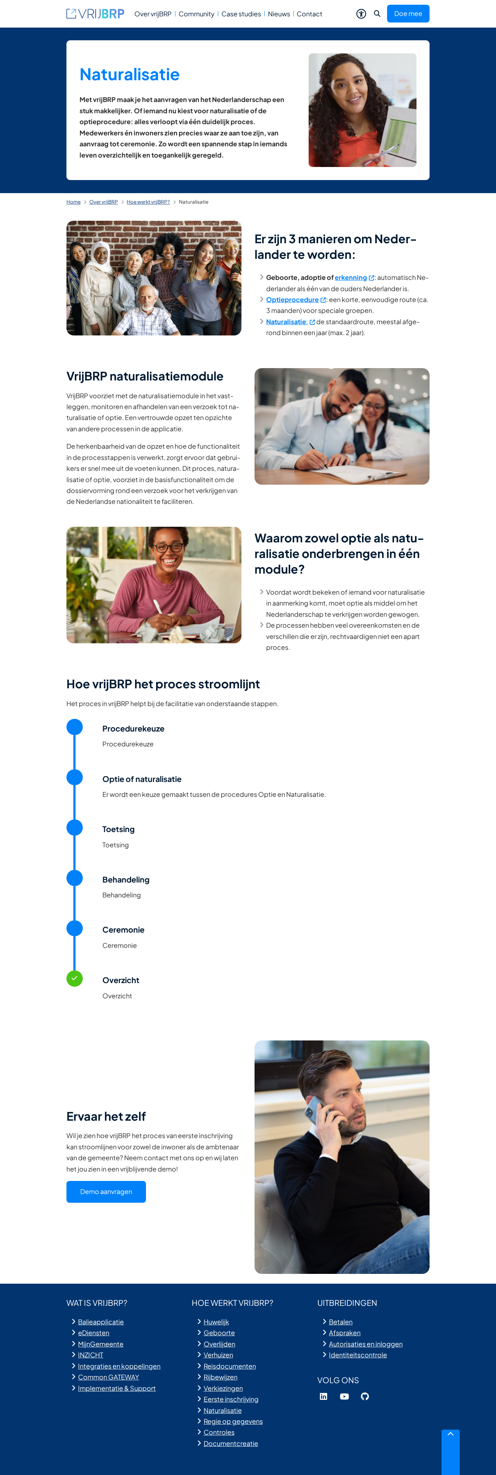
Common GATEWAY (108, 1377)
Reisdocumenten (230, 1366)
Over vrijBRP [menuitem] (153, 13)
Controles (219, 1432)
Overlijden (219, 1344)
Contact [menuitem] (309, 13)
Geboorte (219, 1332)
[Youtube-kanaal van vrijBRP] (344, 1396)
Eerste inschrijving (231, 1399)
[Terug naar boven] (451, 1452)
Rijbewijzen (220, 1377)
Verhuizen (218, 1354)
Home (73, 202)
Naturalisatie (223, 1410)
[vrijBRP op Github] (364, 1396)
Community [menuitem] (197, 13)
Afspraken (345, 1332)
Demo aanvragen (106, 1191)
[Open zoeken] (377, 13)
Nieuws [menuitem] (279, 13)
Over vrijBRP (103, 202)
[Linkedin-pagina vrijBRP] (323, 1396)
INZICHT (90, 1354)
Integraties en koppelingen (119, 1366)
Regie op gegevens (233, 1421)
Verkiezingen (223, 1388)
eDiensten (93, 1332)
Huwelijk (216, 1321)
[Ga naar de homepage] (95, 14)
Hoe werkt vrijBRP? (148, 202)
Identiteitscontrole (358, 1354)
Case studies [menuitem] (241, 13)
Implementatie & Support (117, 1388)
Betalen (341, 1321)
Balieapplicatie (101, 1321)
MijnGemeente (100, 1344)
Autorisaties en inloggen (366, 1344)
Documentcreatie (231, 1443)
